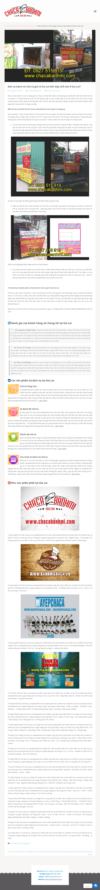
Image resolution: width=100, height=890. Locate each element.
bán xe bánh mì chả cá (17, 843)
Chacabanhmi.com (34, 91)
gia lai (28, 843)
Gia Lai (62, 109)
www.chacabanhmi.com (53, 879)
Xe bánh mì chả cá (53, 91)
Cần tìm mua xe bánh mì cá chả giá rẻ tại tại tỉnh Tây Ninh (29, 852)
